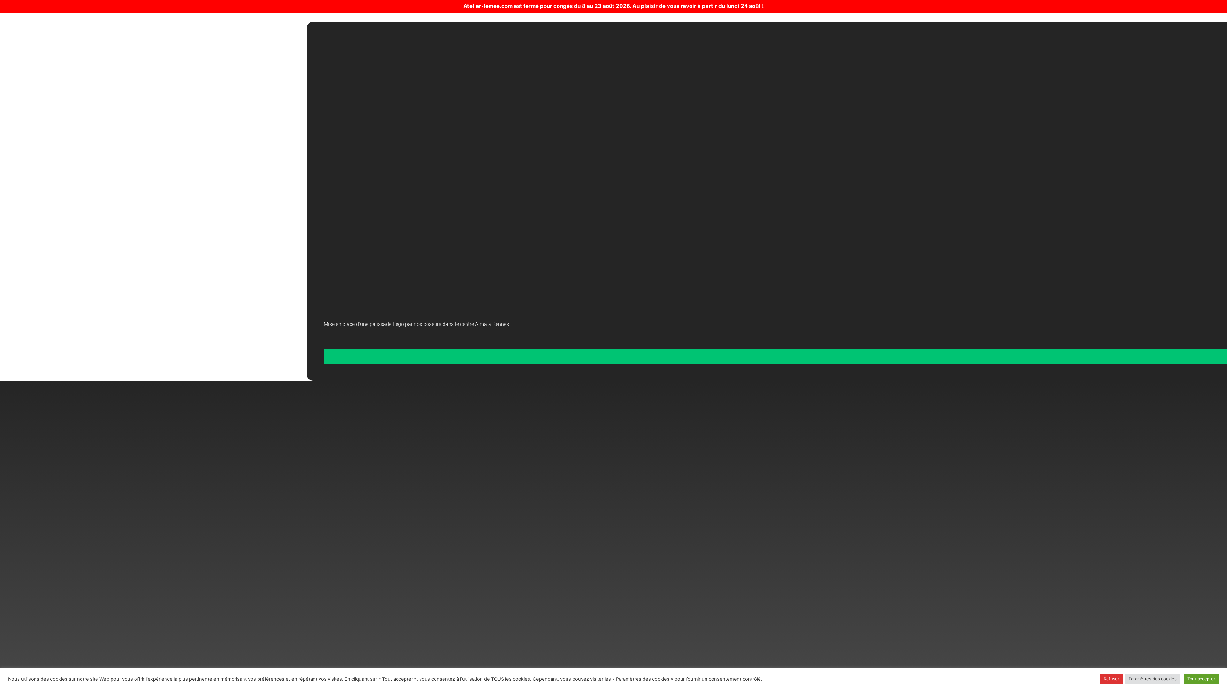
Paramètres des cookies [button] (1153, 678)
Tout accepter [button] (1201, 678)
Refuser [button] (1111, 678)
